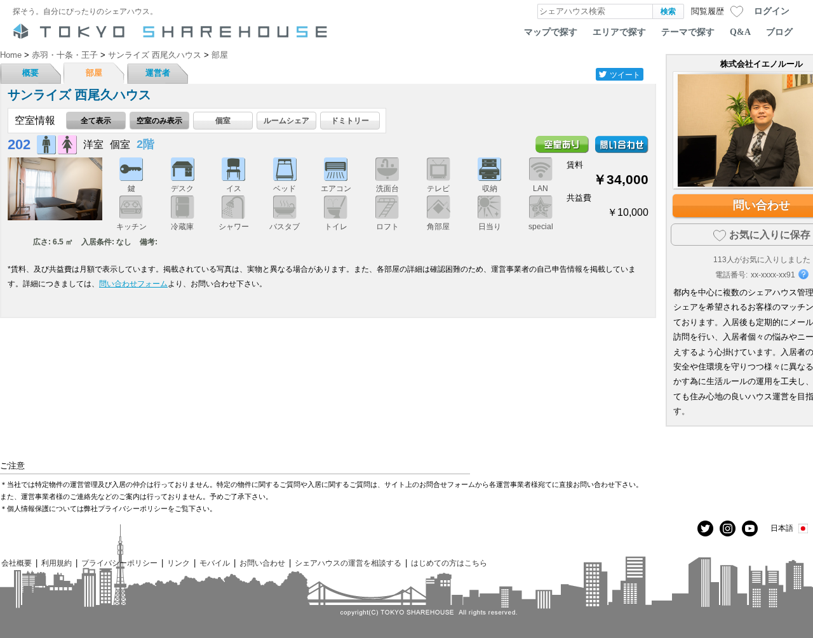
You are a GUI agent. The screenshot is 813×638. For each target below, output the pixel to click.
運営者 (157, 72)
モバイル (214, 563)
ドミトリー (350, 120)
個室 (223, 120)
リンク (178, 563)
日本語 (781, 528)
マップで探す (550, 32)
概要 (30, 72)
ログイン (771, 11)
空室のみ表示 (159, 120)
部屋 (94, 72)
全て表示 (96, 120)
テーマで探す (688, 32)
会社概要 (16, 563)
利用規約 (56, 563)
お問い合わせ (262, 563)
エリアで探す (619, 32)
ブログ (779, 32)
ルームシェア (286, 120)
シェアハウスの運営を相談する (348, 563)
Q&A (740, 32)
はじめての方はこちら (449, 563)
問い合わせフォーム (133, 283)
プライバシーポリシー (119, 563)
